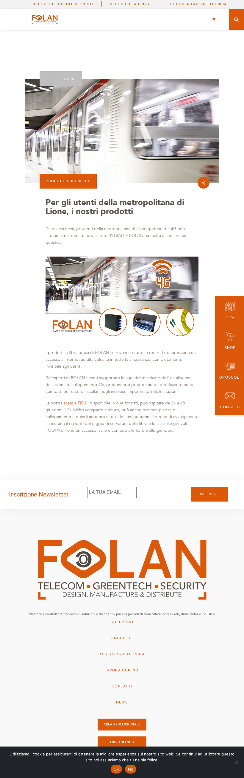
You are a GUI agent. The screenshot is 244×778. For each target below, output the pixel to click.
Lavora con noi (122, 670)
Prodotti (122, 638)
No (131, 769)
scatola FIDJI (75, 403)
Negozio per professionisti (63, 4)
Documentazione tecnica (198, 4)
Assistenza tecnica (122, 654)
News (122, 702)
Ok (116, 769)
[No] (237, 762)
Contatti (122, 686)
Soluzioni (122, 622)
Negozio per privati (132, 4)
